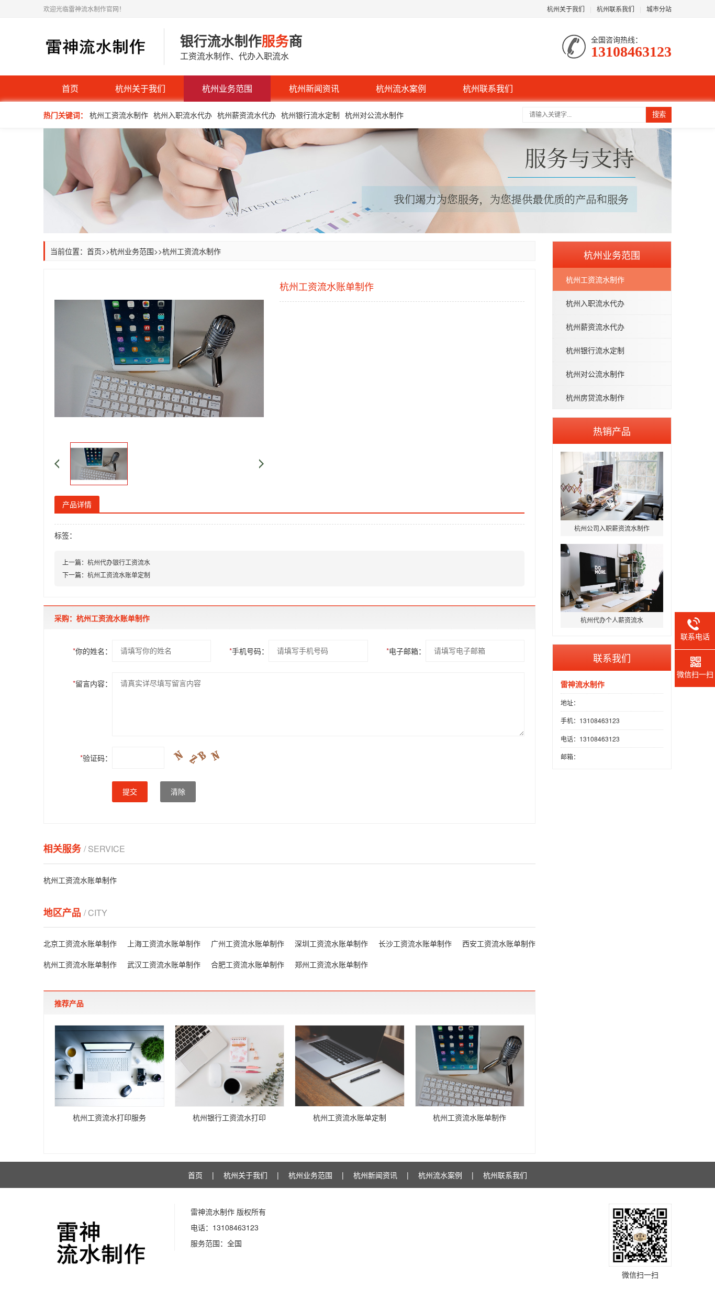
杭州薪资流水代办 (246, 115)
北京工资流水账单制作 (80, 943)
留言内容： (92, 683)
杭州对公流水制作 (374, 115)
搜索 (659, 114)
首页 (70, 88)
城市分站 (659, 8)
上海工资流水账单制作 (163, 943)
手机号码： (249, 651)
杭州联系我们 (615, 8)
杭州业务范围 (227, 88)
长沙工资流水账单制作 (415, 943)
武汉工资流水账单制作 (163, 964)
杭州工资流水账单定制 (118, 574)
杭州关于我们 (566, 8)
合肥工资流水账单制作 (247, 964)
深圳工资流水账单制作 (331, 943)
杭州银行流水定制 (310, 115)
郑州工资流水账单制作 (331, 964)
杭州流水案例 (401, 88)
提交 (129, 792)
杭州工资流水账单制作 (80, 880)
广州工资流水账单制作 (247, 943)
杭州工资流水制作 (119, 115)
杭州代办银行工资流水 (118, 562)
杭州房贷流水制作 (595, 397)
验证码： (96, 757)
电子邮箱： (406, 651)
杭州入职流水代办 (182, 115)
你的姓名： (92, 651)
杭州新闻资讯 (314, 88)
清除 (178, 792)
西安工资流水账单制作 (498, 943)
